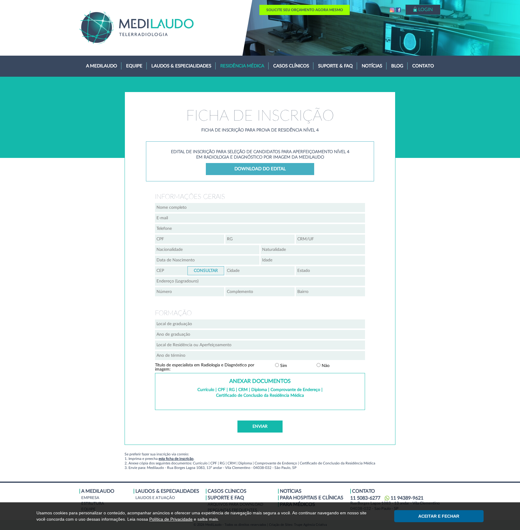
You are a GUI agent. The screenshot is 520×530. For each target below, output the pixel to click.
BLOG (397, 66)
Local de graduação (260, 323)
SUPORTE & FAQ (335, 66)
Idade (313, 260)
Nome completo (260, 207)
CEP (206, 271)
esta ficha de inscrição (176, 459)
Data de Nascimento (207, 260)
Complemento (260, 291)
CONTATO (423, 66)
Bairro (330, 291)
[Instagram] (392, 10)
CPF (189, 239)
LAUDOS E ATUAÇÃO (155, 498)
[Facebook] (398, 10)
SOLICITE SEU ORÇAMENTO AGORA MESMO (304, 10)
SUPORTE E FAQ (226, 497)
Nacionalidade (207, 249)
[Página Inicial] (136, 27)
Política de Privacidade (171, 519)
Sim (283, 366)
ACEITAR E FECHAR (438, 516)
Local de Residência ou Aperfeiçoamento (260, 345)
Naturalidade (313, 249)
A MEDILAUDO (101, 66)
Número (189, 291)
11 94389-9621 (407, 498)
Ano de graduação (260, 334)
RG (260, 239)
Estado (330, 270)
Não (325, 366)
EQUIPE (134, 66)
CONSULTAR (206, 271)
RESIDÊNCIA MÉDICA (242, 66)
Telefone (260, 228)
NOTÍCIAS (372, 66)
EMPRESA (90, 498)
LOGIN (425, 9)
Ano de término (260, 355)
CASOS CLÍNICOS (291, 66)
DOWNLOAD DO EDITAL (260, 169)
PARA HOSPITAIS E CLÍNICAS (311, 497)
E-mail (260, 218)
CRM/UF (330, 239)
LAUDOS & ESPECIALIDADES (181, 66)
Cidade (260, 270)
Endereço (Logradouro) (260, 281)
